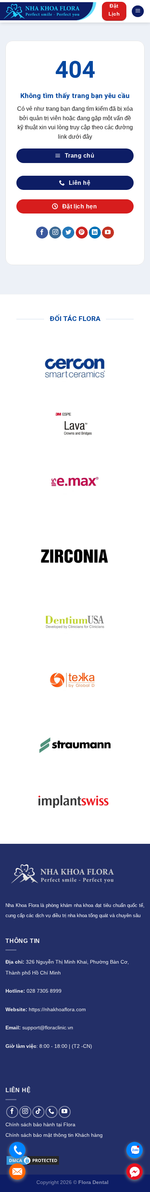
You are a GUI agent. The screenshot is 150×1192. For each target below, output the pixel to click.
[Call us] (52, 1112)
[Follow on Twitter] (68, 233)
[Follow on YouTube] (108, 233)
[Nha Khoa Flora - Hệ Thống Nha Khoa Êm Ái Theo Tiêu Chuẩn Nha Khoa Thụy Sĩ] (48, 11)
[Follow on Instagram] (55, 233)
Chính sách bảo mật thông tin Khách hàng (54, 1135)
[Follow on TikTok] (38, 1112)
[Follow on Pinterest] (82, 233)
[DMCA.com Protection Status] (32, 1160)
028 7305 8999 (44, 991)
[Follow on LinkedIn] (95, 233)
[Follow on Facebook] (42, 233)
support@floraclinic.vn (47, 1027)
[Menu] (138, 11)
